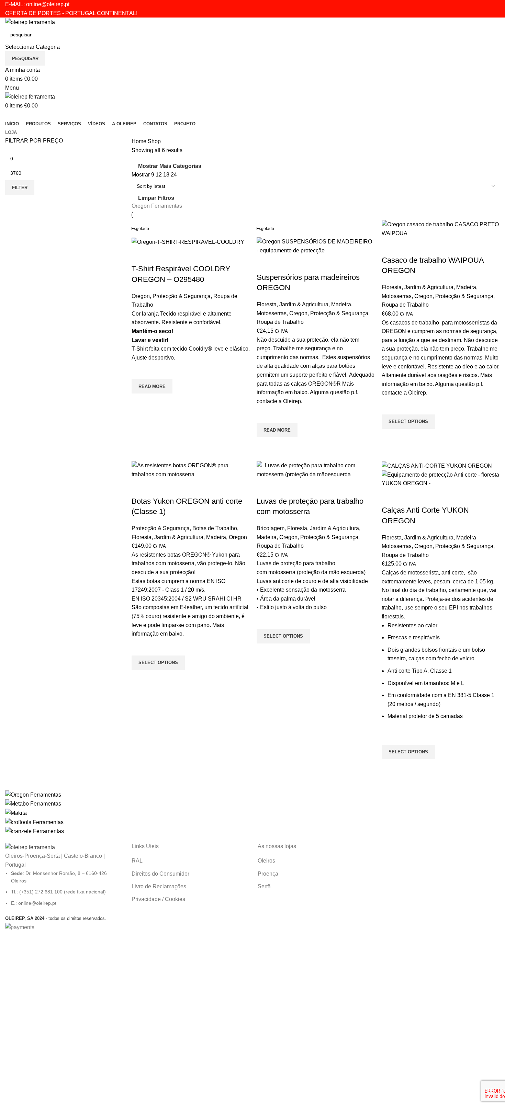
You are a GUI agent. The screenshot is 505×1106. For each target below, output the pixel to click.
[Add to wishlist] (140, 370)
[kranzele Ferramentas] (252, 813)
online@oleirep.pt (47, 4)
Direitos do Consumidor (160, 874)
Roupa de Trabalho (280, 322)
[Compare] (140, 255)
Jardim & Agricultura (303, 304)
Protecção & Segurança (182, 296)
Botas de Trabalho (214, 528)
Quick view (140, 402)
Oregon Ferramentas (157, 206)
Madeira (341, 304)
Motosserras (272, 313)
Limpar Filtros (156, 198)
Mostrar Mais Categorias (169, 166)
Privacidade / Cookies (158, 899)
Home (140, 141)
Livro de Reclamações (159, 886)
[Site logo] (30, 22)
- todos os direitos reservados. (55, 918)
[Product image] (441, 479)
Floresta (267, 304)
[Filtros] (8, 940)
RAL (137, 861)
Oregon (141, 296)
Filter (19, 187)
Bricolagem (270, 528)
